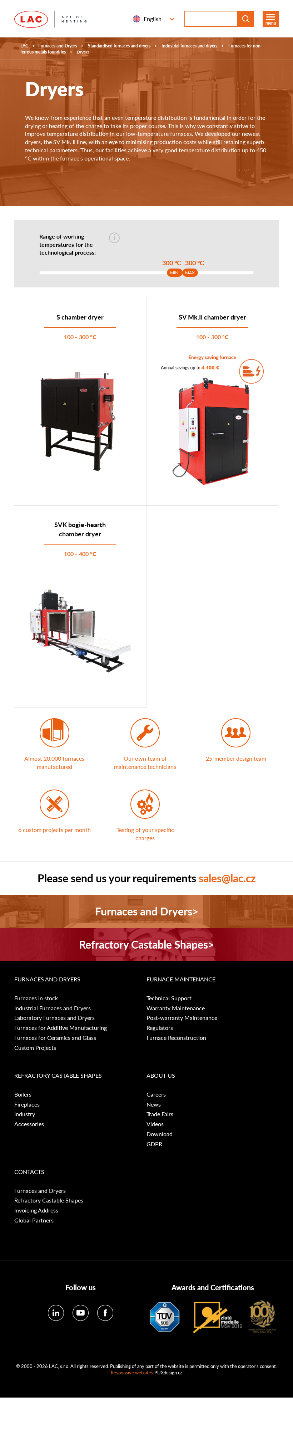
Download (159, 1134)
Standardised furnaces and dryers (119, 46)
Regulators (159, 1028)
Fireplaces (27, 1104)
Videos (155, 1124)
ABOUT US (160, 1075)
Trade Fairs (159, 1114)
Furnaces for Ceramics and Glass (55, 1038)
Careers (156, 1094)
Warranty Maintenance (175, 1008)
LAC (24, 46)
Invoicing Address (36, 1210)
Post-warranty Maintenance (181, 1018)
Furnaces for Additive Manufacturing (60, 1028)
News (153, 1104)
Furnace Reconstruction (176, 1038)
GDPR (154, 1144)
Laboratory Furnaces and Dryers (54, 1018)
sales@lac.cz (227, 877)
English (153, 19)
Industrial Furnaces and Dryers (52, 1008)
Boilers (22, 1094)
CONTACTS (29, 1172)
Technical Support (169, 998)
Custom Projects (35, 1048)
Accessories (29, 1124)
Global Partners (34, 1220)
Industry (24, 1114)
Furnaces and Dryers (57, 46)
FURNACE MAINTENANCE (180, 979)
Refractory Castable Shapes (48, 1200)
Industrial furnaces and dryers (189, 46)
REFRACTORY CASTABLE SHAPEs (58, 1075)
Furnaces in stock (36, 998)
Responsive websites (132, 1372)
